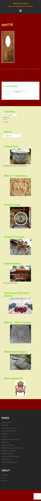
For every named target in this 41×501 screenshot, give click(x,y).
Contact (5, 475)
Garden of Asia (20, 3)
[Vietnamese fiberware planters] (20, 306)
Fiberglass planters (9, 431)
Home (4, 437)
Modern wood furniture (11, 439)
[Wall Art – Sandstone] (20, 187)
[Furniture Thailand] (20, 247)
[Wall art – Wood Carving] (20, 334)
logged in (18, 91)
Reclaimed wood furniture (12, 448)
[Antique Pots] (20, 156)
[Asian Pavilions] (20, 274)
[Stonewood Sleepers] (20, 362)
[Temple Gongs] (20, 217)
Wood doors (6, 459)
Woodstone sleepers (10, 462)
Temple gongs (7, 454)
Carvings (5, 425)
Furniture (5, 434)
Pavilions (5, 442)
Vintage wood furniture (11, 456)
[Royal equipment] (20, 388)
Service (4, 480)
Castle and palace (9, 428)
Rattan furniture (8, 445)
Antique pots (7, 422)
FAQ (3, 478)
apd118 (21, 72)
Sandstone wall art (9, 451)
